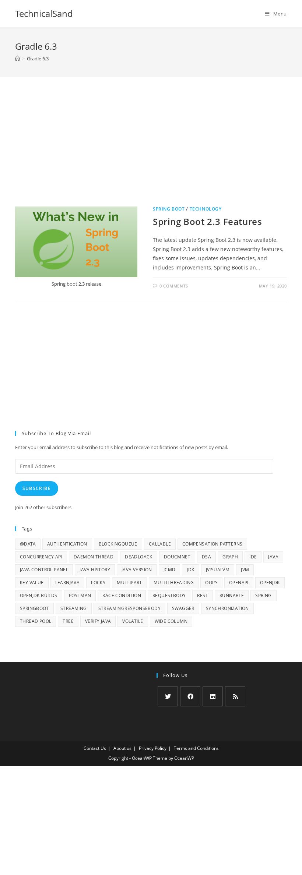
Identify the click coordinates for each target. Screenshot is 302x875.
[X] (168, 696)
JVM (245, 570)
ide (253, 557)
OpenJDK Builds (38, 595)
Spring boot (169, 209)
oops (211, 582)
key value (32, 582)
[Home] (17, 58)
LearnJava (67, 582)
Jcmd (170, 570)
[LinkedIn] (213, 696)
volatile (132, 621)
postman (80, 595)
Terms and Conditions (196, 748)
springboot (34, 608)
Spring (263, 595)
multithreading (174, 582)
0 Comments (173, 286)
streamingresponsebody (129, 608)
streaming (73, 608)
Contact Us (95, 748)
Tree (68, 621)
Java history (95, 570)
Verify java (98, 621)
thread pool (35, 621)
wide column (171, 621)
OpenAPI (239, 582)
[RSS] (235, 696)
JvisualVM (218, 570)
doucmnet (177, 557)
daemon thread (93, 557)
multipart (129, 582)
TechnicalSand (44, 13)
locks (98, 582)
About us (122, 748)
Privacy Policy (152, 748)
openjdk (270, 582)
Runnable (232, 595)
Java (273, 557)
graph (230, 557)
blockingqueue (118, 544)
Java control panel (44, 570)
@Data (28, 544)
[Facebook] (190, 696)
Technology (206, 209)
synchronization (227, 608)
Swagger (183, 608)
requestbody (169, 595)
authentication (67, 544)
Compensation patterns (212, 544)
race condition (121, 595)
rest (202, 595)
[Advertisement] (151, 149)
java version (137, 570)
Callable (160, 544)
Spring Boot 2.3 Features (207, 221)
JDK (190, 570)
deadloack (138, 557)
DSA (206, 557)
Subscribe (36, 488)
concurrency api (41, 557)
